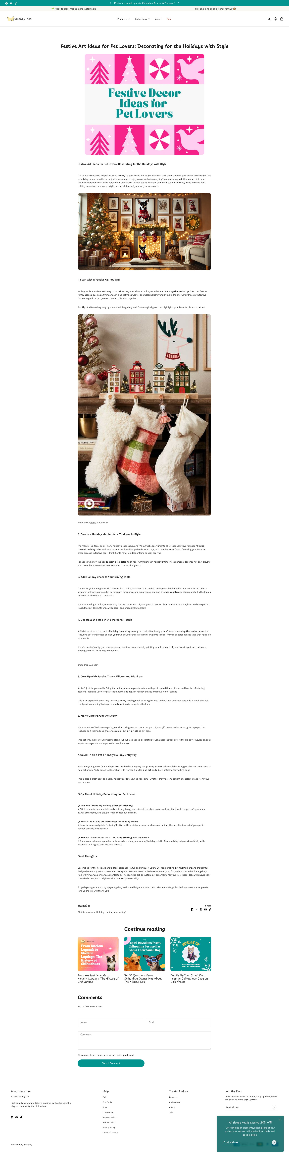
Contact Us (108, 1112)
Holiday (100, 912)
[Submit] (274, 1142)
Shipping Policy (110, 1117)
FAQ (105, 1097)
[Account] (275, 19)
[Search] (269, 19)
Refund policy (109, 1122)
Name (83, 1021)
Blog (105, 1107)
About (172, 1107)
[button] (210, 909)
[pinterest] (6, 3)
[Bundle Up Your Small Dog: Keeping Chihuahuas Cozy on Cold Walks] (190, 954)
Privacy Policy (109, 1127)
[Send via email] (205, 909)
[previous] (110, 3)
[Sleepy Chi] (19, 19)
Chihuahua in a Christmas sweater (121, 294)
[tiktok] (15, 3)
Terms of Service (110, 1132)
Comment (85, 1034)
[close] (280, 1119)
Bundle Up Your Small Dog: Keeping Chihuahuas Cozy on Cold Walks (189, 978)
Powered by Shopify (21, 1144)
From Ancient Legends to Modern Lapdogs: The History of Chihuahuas (98, 978)
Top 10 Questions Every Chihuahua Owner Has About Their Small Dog (143, 978)
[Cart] (282, 19)
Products (173, 1097)
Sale (171, 1112)
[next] (178, 3)
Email (151, 1021)
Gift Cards (107, 1102)
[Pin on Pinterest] (200, 909)
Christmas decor (86, 912)
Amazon (94, 664)
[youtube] (11, 3)
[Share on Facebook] (192, 909)
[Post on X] (196, 909)
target (93, 522)
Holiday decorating (116, 912)
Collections (174, 1102)
